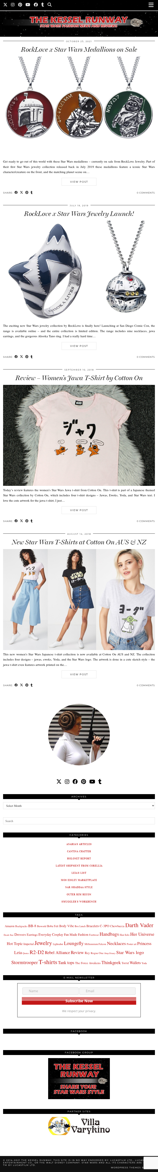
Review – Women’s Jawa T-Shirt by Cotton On (79, 378)
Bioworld (41, 926)
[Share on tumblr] (32, 193)
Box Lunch (80, 926)
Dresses (20, 934)
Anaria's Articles (79, 844)
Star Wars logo (130, 952)
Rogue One (97, 953)
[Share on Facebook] (16, 193)
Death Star (9, 934)
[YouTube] (28, 5)
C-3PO (104, 925)
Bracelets (92, 925)
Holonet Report (79, 858)
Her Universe (142, 934)
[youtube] (92, 781)
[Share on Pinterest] (27, 193)
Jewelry (43, 943)
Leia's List (79, 872)
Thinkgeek (111, 962)
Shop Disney (109, 953)
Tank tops (66, 962)
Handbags (109, 934)
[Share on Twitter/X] (21, 193)
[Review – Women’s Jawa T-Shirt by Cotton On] (79, 485)
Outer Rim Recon (79, 894)
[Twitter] (5, 5)
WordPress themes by (133, 1167)
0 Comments (146, 192)
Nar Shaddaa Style (79, 887)
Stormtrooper (24, 962)
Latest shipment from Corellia (79, 865)
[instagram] (67, 781)
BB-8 (32, 925)
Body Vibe (66, 926)
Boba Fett (52, 926)
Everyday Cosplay (50, 934)
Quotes (26, 953)
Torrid (125, 963)
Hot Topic (15, 943)
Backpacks (21, 926)
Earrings (32, 934)
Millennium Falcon (95, 944)
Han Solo (124, 935)
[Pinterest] (20, 5)
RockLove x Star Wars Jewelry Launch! (79, 214)
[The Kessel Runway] (79, 17)
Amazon (9, 926)
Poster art (131, 944)
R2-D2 (37, 951)
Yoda (144, 963)
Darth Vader (139, 925)
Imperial (28, 944)
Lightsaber (58, 944)
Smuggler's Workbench (79, 901)
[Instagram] (13, 5)
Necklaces (116, 943)
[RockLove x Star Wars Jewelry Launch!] (79, 320)
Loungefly (74, 943)
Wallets (135, 962)
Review (77, 952)
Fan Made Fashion (76, 934)
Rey (87, 953)
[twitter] (59, 781)
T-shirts (48, 962)
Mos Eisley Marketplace (79, 880)
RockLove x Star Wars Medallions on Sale (79, 49)
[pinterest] (83, 781)
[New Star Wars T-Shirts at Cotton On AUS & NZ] (79, 649)
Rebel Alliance (57, 952)
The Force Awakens (88, 963)
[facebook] (75, 781)
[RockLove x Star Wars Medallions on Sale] (79, 156)
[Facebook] (36, 5)
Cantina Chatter (79, 851)
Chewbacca (117, 926)
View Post (79, 181)
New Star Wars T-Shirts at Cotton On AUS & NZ (79, 542)
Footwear (94, 934)
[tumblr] (42, 5)
